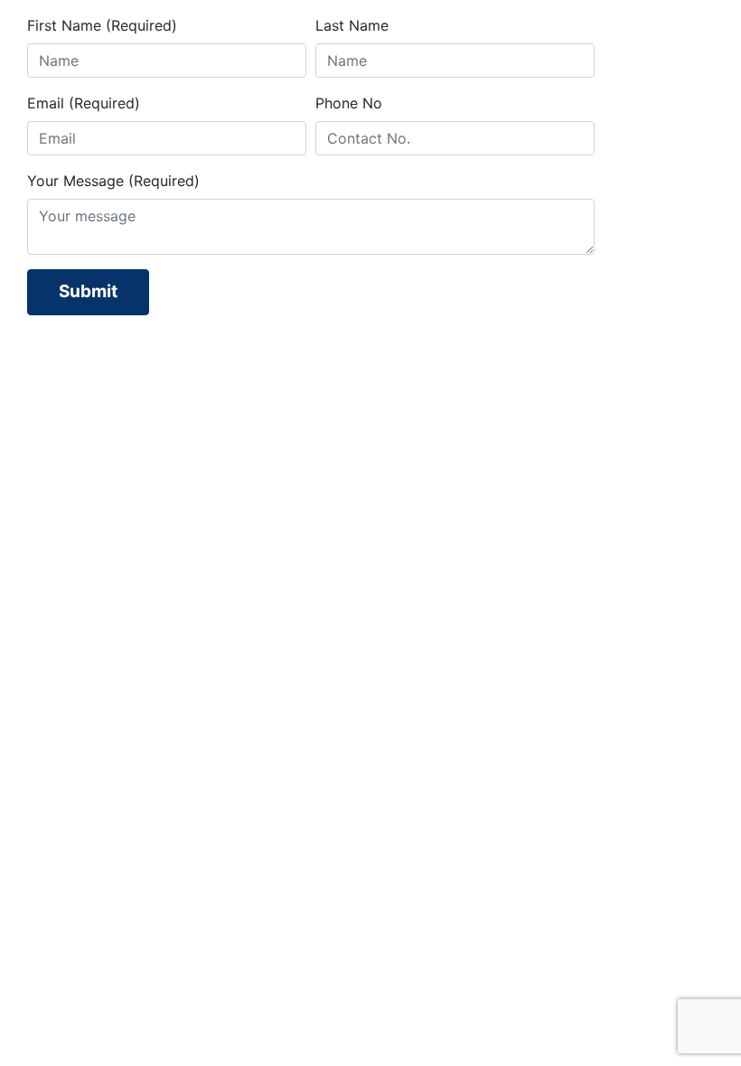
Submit (88, 291)
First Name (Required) (102, 25)
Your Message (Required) (113, 181)
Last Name (352, 25)
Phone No (348, 103)
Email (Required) (83, 103)
